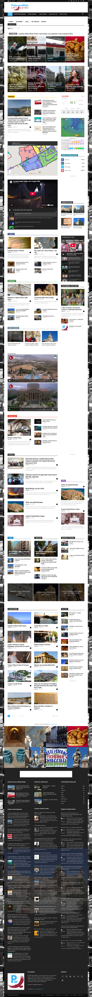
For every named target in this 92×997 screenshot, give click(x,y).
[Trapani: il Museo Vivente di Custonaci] (19, 657)
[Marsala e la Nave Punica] (37, 270)
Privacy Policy (63, 14)
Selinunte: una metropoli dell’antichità (44, 665)
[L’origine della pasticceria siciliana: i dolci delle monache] (64, 621)
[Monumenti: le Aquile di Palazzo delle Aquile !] (19, 290)
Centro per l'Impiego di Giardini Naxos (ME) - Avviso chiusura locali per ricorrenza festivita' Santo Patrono (72, 844)
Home (10, 14)
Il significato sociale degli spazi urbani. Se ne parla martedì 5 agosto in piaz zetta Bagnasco (49, 112)
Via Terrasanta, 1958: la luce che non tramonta (19, 552)
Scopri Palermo (32, 14)
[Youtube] (83, 1)
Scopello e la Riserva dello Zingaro (17, 626)
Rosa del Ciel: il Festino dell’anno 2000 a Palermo (46, 552)
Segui (83, 163)
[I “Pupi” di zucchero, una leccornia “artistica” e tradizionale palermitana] (72, 297)
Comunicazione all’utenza (39, 825)
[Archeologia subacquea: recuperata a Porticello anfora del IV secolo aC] (37, 428)
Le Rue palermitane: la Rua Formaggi (21, 269)
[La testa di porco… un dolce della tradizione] (64, 321)
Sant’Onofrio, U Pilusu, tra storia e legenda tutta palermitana (76, 660)
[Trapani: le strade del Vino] (19, 676)
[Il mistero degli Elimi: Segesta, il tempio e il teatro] (37, 421)
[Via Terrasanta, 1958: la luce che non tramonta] (19, 549)
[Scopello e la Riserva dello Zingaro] (19, 618)
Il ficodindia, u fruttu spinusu (75, 326)
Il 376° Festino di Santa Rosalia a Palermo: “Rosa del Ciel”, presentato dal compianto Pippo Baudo (49, 561)
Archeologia (36, 662)
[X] (81, 1)
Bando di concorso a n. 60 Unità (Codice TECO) (71, 926)
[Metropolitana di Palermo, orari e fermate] (64, 543)
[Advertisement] (58, 7)
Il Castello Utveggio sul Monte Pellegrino (22, 316)
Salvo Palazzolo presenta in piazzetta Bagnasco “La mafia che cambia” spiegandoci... (22, 795)
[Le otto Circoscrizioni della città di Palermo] (78, 222)
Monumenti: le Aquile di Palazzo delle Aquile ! (18, 298)
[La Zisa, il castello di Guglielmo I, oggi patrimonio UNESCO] (11, 311)
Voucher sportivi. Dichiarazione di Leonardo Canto (45, 906)
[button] (82, 14)
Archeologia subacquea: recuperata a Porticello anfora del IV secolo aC (49, 427)
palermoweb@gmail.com (38, 989)
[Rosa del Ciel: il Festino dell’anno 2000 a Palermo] (46, 549)
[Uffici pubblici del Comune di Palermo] (66, 209)
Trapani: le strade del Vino (15, 684)
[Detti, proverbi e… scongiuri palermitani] (64, 614)
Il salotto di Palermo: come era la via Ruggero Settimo (49, 263)
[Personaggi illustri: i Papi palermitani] (10, 566)
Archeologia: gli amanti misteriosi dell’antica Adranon (49, 441)
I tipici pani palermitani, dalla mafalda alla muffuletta (75, 640)
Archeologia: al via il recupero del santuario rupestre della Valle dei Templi (49, 434)
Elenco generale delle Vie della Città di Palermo (66, 227)
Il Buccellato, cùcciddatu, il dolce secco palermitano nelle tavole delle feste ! (76, 675)
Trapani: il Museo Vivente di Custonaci (18, 665)
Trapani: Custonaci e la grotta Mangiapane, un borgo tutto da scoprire (18, 645)
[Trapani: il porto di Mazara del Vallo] (64, 557)
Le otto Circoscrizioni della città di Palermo (77, 227)
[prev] (80, 34)
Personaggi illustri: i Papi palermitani (21, 565)
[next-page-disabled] (11, 348)
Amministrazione (64, 212)
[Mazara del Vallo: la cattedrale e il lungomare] (46, 698)
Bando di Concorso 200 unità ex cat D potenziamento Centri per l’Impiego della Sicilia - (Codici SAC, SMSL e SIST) (71, 913)
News (9, 115)
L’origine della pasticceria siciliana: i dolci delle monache (75, 620)
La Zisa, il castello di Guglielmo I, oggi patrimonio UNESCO (22, 309)
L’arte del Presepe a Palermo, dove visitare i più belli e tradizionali (76, 653)
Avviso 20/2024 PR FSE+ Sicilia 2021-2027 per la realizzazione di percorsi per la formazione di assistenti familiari (72, 828)
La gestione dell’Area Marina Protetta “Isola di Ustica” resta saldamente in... (22, 787)
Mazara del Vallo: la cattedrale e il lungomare (43, 707)
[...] (26, 825)
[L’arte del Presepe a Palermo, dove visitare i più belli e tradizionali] (64, 655)
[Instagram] (71, 1)
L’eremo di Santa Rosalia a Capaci (35, 516)
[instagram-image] (14, 736)
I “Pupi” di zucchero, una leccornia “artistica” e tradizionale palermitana (71, 308)
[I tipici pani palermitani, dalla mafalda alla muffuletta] (64, 641)
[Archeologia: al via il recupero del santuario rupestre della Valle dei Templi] (37, 435)
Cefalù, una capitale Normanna (34, 502)
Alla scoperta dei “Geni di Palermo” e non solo (45, 251)
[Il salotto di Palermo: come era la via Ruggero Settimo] (37, 264)
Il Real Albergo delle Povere (48, 316)
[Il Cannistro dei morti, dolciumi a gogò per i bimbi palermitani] (64, 668)
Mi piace (82, 159)
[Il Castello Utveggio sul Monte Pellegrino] (11, 317)
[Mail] (76, 1)
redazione (11, 60)
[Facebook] (69, 1)
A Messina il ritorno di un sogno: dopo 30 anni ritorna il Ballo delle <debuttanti (41, 475)
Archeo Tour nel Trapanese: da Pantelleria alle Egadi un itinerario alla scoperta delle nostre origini (45, 685)
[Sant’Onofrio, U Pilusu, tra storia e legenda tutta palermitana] (64, 661)
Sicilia (9, 662)
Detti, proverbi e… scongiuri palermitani (75, 613)
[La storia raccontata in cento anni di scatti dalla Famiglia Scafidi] (71, 592)
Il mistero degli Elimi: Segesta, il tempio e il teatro (49, 420)
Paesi (62, 499)
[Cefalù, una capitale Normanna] (16, 506)
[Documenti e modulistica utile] (78, 209)
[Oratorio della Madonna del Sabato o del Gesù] (15, 336)
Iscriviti (82, 170)
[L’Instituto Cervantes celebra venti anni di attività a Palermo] (33, 336)
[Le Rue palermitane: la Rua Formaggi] (11, 270)
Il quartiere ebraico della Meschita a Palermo (23, 559)
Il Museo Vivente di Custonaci (42, 644)
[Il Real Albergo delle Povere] (37, 317)
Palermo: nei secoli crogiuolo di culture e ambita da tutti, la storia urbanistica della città (23, 572)
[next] (82, 34)
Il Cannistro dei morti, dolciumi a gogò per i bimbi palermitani (76, 667)
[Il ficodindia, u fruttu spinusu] (64, 327)
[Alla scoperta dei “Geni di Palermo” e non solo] (46, 243)
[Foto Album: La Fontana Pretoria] (64, 628)
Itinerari (35, 703)
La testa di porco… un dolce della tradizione (76, 320)
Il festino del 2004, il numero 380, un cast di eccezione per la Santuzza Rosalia (49, 569)
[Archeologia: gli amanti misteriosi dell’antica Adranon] (37, 442)
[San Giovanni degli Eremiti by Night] (46, 290)
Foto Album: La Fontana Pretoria (76, 626)
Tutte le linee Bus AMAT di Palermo (76, 548)
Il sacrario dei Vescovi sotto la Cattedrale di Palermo (22, 263)
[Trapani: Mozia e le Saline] (46, 618)
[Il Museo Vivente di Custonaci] (46, 637)
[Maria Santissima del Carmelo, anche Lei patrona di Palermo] (50, 336)
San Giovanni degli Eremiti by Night (44, 297)
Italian (11, 28)
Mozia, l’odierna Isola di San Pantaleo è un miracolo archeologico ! (19, 707)
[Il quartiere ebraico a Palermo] (19, 243)
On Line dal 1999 (53, 14)
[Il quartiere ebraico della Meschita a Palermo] (10, 560)
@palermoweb (52, 724)
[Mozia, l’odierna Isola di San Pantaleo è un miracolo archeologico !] (19, 698)
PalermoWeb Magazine (20, 14)
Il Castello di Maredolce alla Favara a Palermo (49, 309)
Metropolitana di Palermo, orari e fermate (76, 542)
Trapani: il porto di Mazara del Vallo (76, 555)
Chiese (9, 341)
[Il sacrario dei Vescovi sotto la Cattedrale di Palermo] (11, 264)
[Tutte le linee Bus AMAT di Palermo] (64, 550)
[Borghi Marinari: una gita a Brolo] (16, 493)
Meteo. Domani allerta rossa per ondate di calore (45, 929)
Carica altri (72, 680)
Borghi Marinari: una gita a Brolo (35, 488)
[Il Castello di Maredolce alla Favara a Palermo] (37, 311)
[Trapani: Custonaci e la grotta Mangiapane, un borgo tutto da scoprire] (19, 637)
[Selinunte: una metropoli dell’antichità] (46, 657)
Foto (46, 589)
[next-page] (11, 137)
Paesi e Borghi (43, 14)
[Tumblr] (78, 1)
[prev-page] (8, 137)
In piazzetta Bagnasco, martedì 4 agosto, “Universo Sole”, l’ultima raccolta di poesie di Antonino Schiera (49, 120)
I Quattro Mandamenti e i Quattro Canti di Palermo (76, 647)
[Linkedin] (74, 1)
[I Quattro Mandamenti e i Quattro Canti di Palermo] (64, 648)
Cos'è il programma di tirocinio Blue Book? (70, 872)
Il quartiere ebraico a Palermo (16, 250)
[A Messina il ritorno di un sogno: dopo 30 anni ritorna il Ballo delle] (16, 479)
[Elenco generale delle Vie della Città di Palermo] (66, 222)
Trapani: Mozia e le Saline (41, 626)
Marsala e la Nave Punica (47, 269)
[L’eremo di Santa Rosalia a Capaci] (16, 520)
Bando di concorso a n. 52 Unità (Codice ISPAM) (71, 900)
